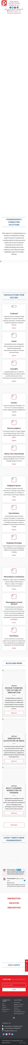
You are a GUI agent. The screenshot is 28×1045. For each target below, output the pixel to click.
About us (4, 1005)
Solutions (4, 1007)
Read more (14, 713)
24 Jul (8, 880)
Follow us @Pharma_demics (14, 861)
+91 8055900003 (10, 9)
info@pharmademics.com (15, 11)
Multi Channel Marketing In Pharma (14, 790)
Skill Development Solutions (18, 1007)
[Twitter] (13, 7)
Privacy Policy (22, 1042)
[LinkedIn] (18, 7)
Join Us (14, 622)
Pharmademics (11, 878)
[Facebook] (10, 7)
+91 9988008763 (19, 9)
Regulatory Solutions (18, 1004)
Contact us (4, 1011)
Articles (14, 685)
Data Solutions (17, 1010)
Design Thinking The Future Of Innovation (14, 690)
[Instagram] (15, 8)
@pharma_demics (20, 878)
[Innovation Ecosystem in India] (14, 726)
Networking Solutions (19, 1013)
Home (3, 1003)
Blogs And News (5, 1009)
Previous (5, 930)
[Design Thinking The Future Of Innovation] (14, 676)
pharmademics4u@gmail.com (14, 13)
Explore (14, 328)
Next (22, 930)
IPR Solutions (17, 1002)
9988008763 (17, 1028)
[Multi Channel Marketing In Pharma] (14, 775)
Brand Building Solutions (19, 1011)
